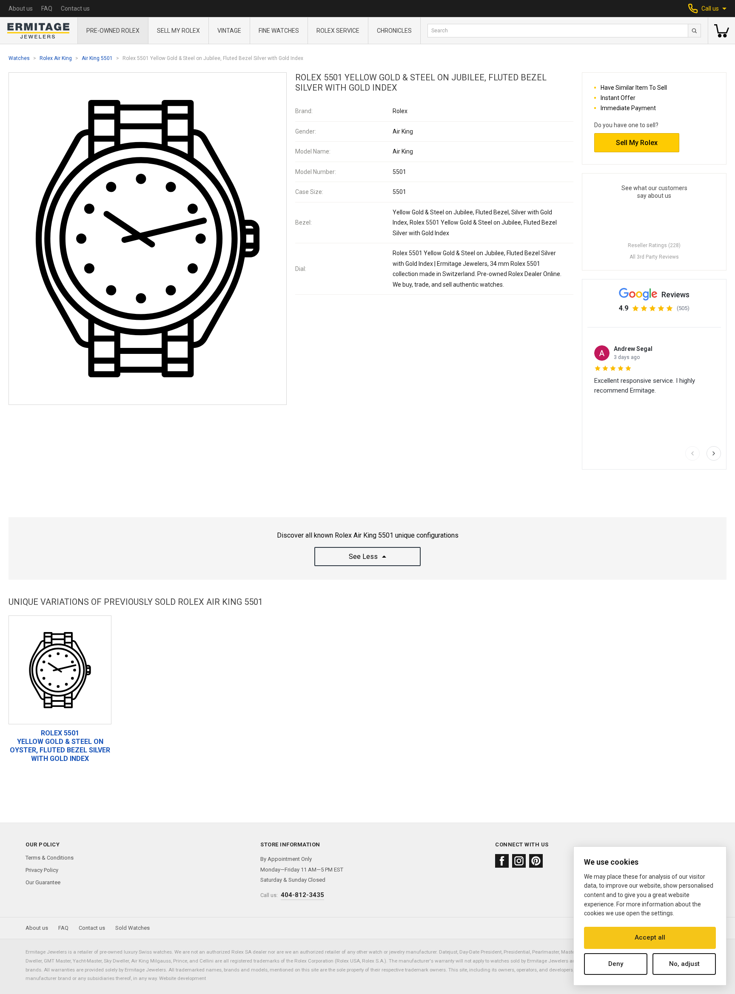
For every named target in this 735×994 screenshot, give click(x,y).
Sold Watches (132, 928)
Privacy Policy (42, 870)
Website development (182, 978)
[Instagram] (519, 861)
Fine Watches (279, 30)
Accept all (650, 937)
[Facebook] (502, 861)
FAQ (46, 8)
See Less (363, 557)
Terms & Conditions (50, 857)
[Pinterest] (536, 861)
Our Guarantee (43, 882)
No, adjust (684, 964)
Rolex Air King (56, 58)
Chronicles (394, 30)
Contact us (75, 8)
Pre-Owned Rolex (113, 30)
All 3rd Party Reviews (654, 256)
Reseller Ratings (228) (654, 245)
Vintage (229, 30)
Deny (615, 964)
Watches (19, 58)
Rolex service (337, 30)
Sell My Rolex (178, 30)
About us (21, 8)
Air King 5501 (97, 58)
